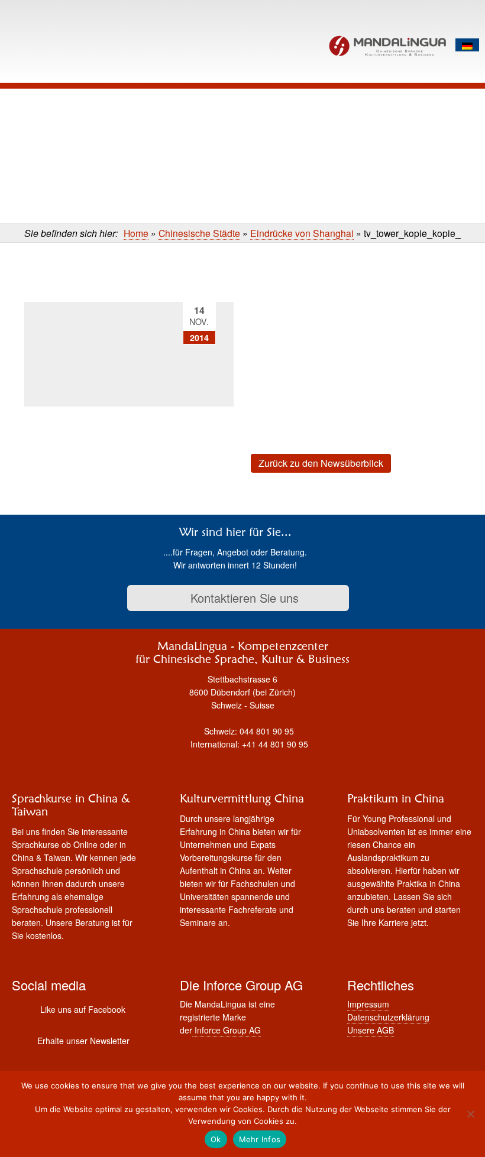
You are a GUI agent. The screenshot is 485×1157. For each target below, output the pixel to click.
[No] (470, 1114)
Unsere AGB (370, 1030)
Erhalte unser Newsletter (83, 1040)
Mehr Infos (260, 1139)
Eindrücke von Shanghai (302, 232)
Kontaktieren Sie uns (243, 597)
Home (136, 232)
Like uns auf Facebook (82, 1009)
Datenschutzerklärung (388, 1017)
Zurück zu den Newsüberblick (320, 463)
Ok (216, 1139)
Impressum (368, 1004)
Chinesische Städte (199, 232)
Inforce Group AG (226, 1030)
